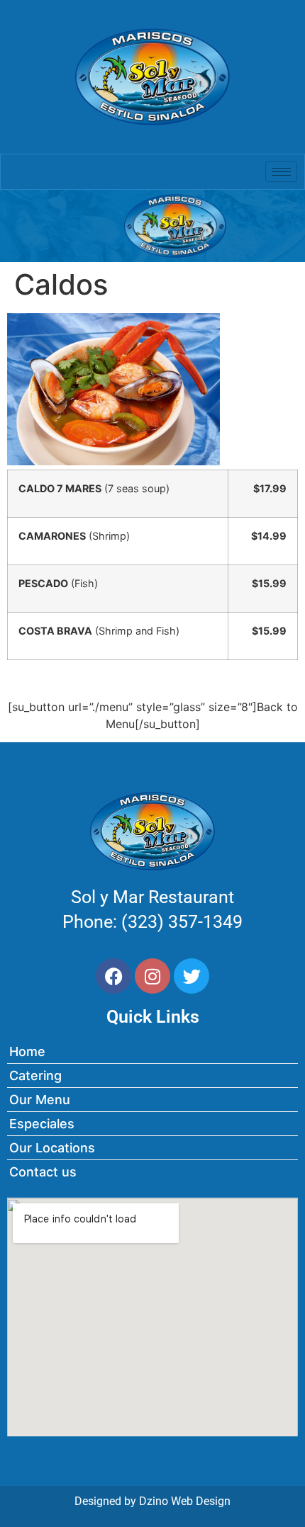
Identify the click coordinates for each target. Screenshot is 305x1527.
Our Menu (39, 1099)
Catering (35, 1075)
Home (27, 1051)
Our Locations (52, 1147)
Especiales (41, 1123)
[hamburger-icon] (281, 171)
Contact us (43, 1171)
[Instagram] (152, 976)
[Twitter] (191, 976)
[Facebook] (113, 976)
